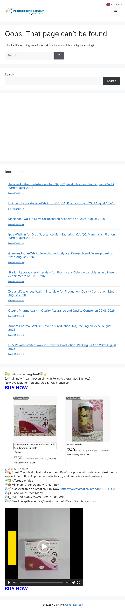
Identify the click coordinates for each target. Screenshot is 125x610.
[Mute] (73, 582)
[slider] (41, 582)
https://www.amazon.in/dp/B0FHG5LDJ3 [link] (88, 489)
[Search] (59, 55)
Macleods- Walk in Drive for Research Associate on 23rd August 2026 (56, 218)
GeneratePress (74, 604)
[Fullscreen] (78, 582)
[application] (44, 547)
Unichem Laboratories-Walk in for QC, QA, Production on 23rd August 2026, (61, 203)
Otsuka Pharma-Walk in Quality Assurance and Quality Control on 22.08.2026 (61, 310)
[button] (43, 546)
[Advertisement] (62, 129)
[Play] (9, 582)
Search (9, 74)
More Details (15, 193)
